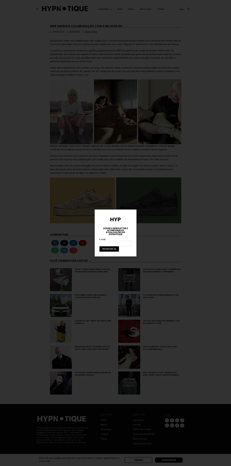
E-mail (102, 239)
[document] (115, 233)
